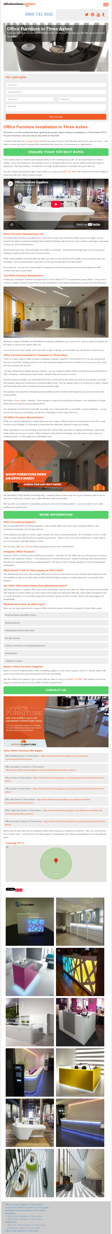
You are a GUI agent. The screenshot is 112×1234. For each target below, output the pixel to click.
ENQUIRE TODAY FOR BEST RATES (56, 152)
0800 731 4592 (39, 14)
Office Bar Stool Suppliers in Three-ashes (26, 1225)
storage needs (32, 141)
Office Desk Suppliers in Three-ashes (24, 1219)
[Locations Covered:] (4, 4)
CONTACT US (56, 690)
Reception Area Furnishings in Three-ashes (25, 1210)
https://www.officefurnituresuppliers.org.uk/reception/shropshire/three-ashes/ (41, 770)
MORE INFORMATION (56, 514)
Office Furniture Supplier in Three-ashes (23, 1204)
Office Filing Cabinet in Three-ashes (21, 1231)
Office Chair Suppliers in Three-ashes (24, 1216)
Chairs (17, 400)
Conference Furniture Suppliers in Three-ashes (27, 1207)
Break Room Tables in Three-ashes (23, 1228)
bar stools (25, 546)
